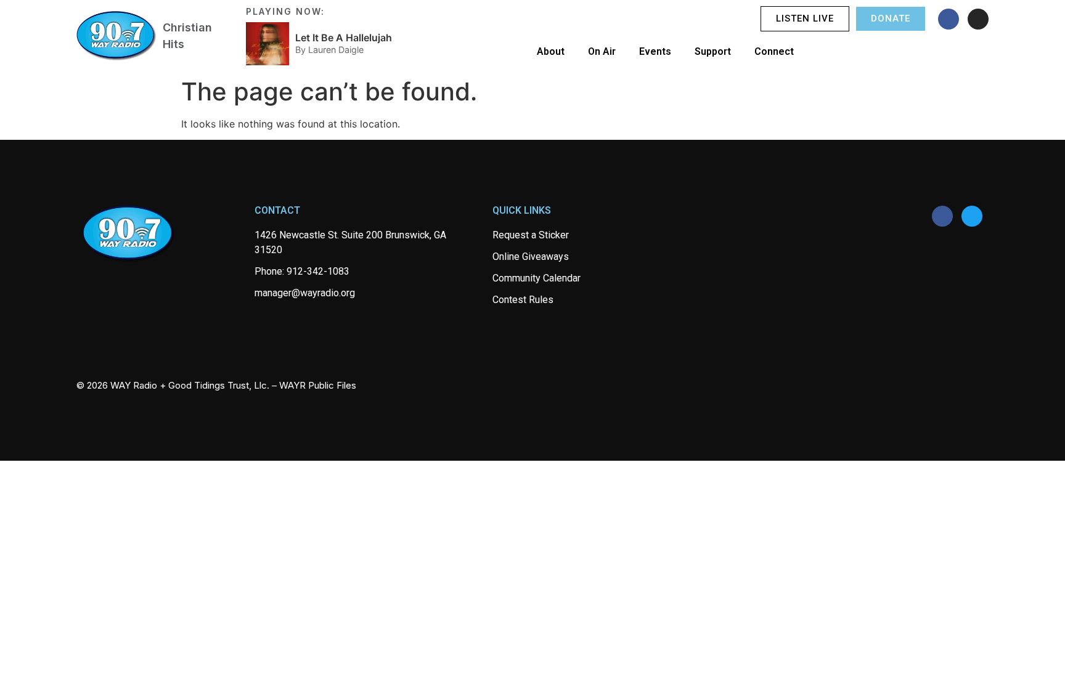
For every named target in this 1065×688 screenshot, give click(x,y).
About (551, 51)
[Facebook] (948, 19)
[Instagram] (978, 19)
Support (713, 51)
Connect (774, 51)
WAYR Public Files (317, 385)
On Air (602, 51)
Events (655, 51)
